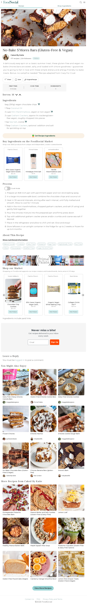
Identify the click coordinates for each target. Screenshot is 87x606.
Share (9, 79)
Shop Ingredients (64, 6)
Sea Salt (13, 122)
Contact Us (29, 599)
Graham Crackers (19, 115)
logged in (20, 360)
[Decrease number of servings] (16, 96)
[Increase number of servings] (20, 96)
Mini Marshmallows (20, 112)
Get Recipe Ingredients (45, 135)
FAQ (38, 599)
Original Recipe (32, 79)
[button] (83, 295)
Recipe (21, 6)
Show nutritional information (15, 240)
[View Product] (38, 104)
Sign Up (54, 342)
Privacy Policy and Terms (52, 599)
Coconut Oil (16, 108)
